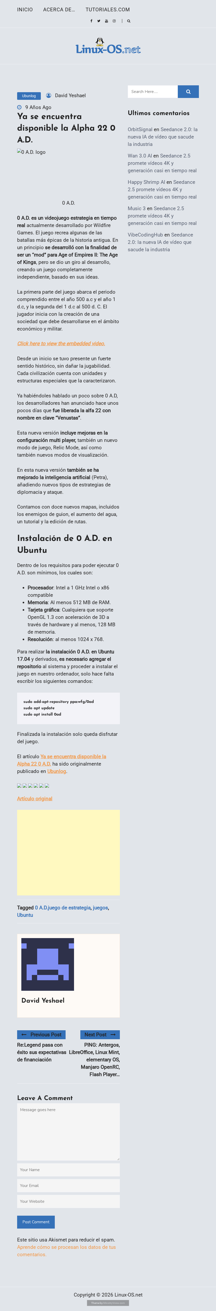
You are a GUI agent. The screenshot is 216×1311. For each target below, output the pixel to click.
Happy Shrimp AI (146, 182)
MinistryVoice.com (114, 1303)
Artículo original (34, 799)
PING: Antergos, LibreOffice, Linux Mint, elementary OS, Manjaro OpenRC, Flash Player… (94, 1059)
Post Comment (36, 1222)
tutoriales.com (108, 10)
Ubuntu (25, 915)
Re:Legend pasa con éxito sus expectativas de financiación (41, 1052)
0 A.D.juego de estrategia (63, 908)
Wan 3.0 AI (140, 156)
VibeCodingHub (145, 235)
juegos (100, 908)
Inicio (25, 10)
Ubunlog (29, 96)
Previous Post (46, 1035)
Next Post (95, 1035)
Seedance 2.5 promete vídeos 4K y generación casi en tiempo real (162, 163)
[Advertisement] (68, 852)
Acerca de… (59, 10)
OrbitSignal (140, 129)
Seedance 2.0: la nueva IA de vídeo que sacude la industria (163, 136)
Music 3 (137, 208)
